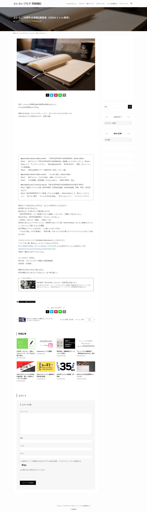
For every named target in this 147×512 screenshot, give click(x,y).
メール (22, 446)
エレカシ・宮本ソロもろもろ (23, 21)
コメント (23, 411)
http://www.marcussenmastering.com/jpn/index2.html (36, 249)
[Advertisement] (56, 135)
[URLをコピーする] (64, 95)
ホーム (60, 506)
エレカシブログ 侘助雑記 (27, 3)
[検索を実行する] (130, 107)
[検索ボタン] (131, 3)
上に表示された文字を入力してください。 (33, 470)
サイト (22, 453)
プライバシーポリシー (70, 506)
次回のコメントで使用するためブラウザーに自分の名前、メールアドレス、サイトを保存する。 (52, 461)
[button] (47, 95)
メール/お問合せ (84, 506)
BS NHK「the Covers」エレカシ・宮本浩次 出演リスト (57, 282)
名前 (21, 438)
